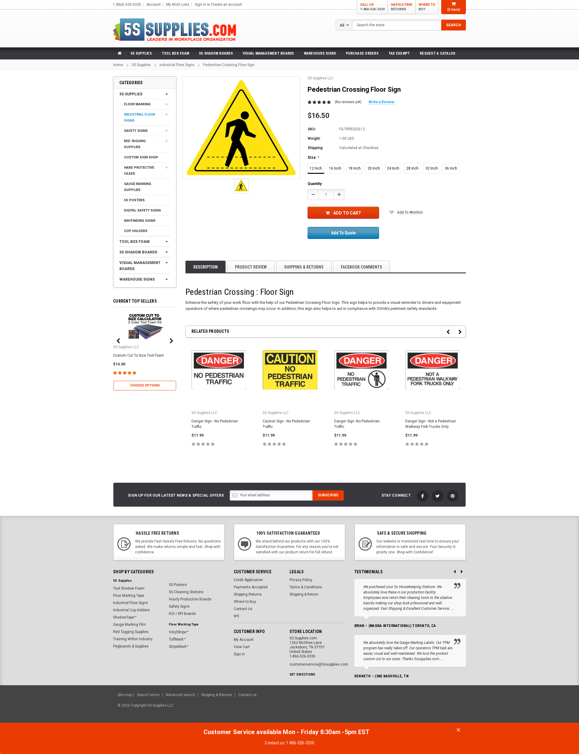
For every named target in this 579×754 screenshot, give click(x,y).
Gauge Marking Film (129, 624)
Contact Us (243, 609)
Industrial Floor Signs (177, 65)
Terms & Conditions (306, 587)
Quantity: (315, 184)
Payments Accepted (250, 587)
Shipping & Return (304, 594)
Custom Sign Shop (141, 157)
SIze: (313, 157)
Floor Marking (137, 104)
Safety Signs (136, 131)
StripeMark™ (179, 646)
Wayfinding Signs (140, 221)
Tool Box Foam (175, 53)
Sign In (239, 654)
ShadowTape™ (125, 617)
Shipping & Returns (304, 267)
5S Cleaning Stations (186, 592)
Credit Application (248, 580)
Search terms (148, 695)
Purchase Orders (362, 53)
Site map (125, 695)
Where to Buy (245, 602)
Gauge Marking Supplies (137, 187)
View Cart (242, 647)
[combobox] (409, 25)
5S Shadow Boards (216, 53)
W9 (236, 616)
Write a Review (381, 102)
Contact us (247, 695)
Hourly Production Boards (190, 599)
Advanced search (180, 695)
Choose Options (145, 385)
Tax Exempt (399, 53)
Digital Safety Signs (142, 210)
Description (205, 267)
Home (118, 65)
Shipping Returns (248, 594)
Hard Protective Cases (139, 171)
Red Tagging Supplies (135, 144)
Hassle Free (401, 7)
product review (251, 267)
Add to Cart (347, 213)
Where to (427, 7)
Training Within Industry (133, 639)
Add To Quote (343, 233)
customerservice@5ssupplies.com (319, 664)
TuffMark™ (177, 639)
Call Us (372, 7)
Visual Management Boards (268, 53)
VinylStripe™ (179, 632)
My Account (244, 640)
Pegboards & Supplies (131, 646)
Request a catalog (437, 53)
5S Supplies (141, 53)
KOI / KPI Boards (182, 614)
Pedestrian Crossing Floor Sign (229, 65)
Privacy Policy (301, 580)
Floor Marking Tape (128, 595)
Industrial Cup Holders (131, 610)
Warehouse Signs (320, 53)
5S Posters (134, 200)
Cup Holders (135, 231)
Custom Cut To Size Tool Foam (138, 355)
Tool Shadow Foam (128, 588)
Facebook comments (361, 267)
